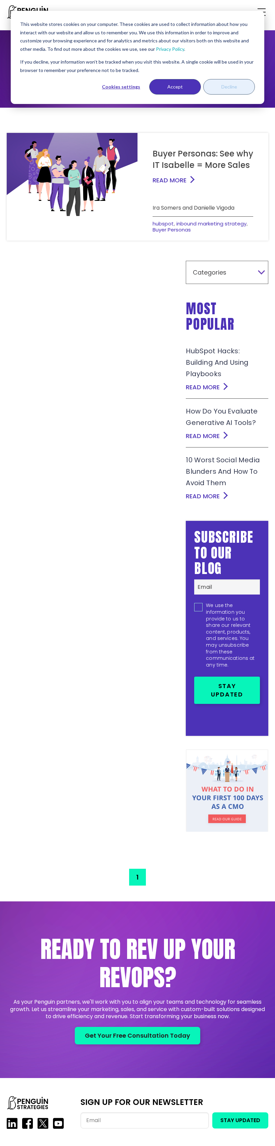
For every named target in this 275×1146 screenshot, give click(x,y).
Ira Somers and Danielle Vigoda (193, 208)
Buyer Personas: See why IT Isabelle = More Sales (203, 159)
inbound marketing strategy (211, 223)
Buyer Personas (172, 229)
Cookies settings (121, 86)
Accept (175, 86)
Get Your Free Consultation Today (137, 1035)
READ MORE (169, 180)
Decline (229, 86)
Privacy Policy (170, 49)
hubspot (163, 223)
